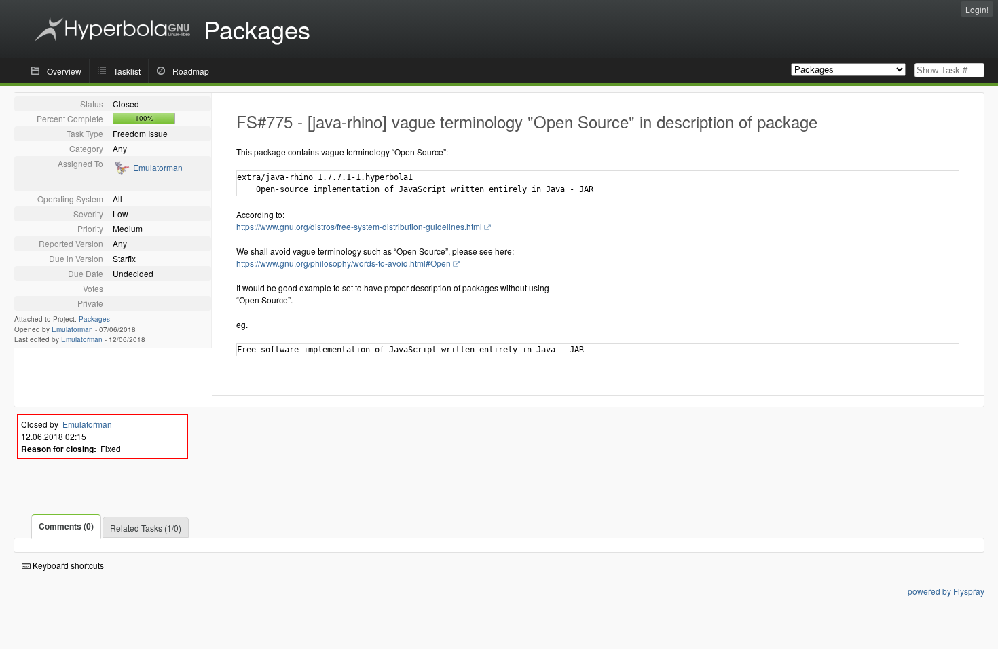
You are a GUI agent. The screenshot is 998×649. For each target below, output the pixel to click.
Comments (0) (66, 526)
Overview (64, 71)
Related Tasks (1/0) (145, 528)
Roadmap (190, 71)
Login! (976, 9)
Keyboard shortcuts (67, 565)
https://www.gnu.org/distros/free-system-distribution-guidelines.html (359, 226)
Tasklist (127, 71)
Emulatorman (158, 167)
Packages (94, 319)
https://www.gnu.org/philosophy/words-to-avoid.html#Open (343, 263)
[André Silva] (121, 172)
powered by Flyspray (946, 591)
